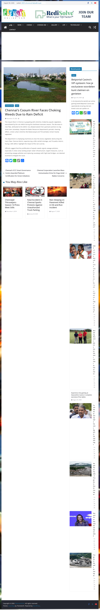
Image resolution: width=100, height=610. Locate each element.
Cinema (29, 25)
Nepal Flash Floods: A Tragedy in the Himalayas (94, 479)
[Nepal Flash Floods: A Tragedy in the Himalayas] (80, 485)
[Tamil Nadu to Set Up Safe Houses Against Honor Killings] (80, 431)
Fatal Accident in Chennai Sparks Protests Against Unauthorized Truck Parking (34, 205)
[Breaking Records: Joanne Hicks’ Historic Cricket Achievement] (80, 358)
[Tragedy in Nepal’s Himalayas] (80, 572)
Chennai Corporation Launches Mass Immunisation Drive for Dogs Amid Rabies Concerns (50, 173)
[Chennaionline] (5, 27)
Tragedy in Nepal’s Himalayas (94, 565)
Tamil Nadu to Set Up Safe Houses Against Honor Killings (94, 424)
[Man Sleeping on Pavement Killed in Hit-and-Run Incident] (57, 188)
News (19, 25)
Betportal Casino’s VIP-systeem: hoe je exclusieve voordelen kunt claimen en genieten (83, 86)
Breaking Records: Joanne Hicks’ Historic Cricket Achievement (94, 352)
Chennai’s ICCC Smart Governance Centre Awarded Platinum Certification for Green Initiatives (18, 173)
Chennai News (9, 105)
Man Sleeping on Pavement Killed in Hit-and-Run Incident (56, 204)
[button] (13, 25)
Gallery (54, 25)
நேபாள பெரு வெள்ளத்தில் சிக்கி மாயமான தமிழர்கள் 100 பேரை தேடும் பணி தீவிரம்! (94, 201)
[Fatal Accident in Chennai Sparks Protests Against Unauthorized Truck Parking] (35, 188)
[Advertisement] (49, 46)
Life (63, 25)
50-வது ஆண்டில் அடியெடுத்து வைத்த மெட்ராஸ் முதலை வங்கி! (94, 139)
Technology (75, 25)
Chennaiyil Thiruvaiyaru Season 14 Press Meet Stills (12, 204)
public (73, 75)
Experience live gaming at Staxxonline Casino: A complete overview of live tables (81, 395)
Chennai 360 (41, 25)
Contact (12, 30)
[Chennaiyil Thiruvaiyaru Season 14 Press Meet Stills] (12, 188)
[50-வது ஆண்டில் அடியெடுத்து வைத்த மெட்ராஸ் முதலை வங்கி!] (80, 145)
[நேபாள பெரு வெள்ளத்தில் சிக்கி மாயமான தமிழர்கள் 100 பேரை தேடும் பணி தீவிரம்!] (80, 208)
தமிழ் (10, 25)
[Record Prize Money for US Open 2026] (80, 531)
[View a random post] (94, 27)
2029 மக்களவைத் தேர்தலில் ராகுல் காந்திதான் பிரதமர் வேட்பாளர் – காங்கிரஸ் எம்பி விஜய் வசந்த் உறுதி (94, 279)
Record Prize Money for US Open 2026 (94, 524)
